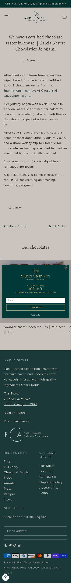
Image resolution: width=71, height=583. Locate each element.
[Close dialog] (66, 268)
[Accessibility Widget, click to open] (5, 577)
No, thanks (35, 315)
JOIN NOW (35, 307)
